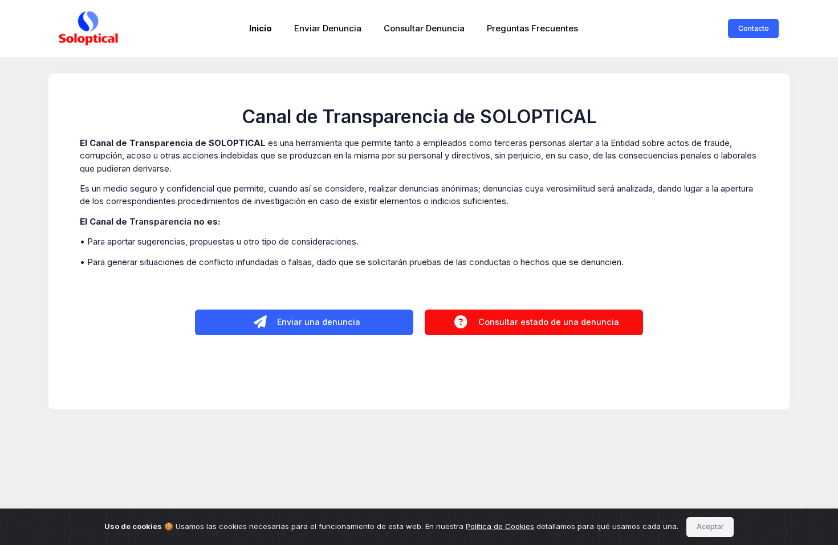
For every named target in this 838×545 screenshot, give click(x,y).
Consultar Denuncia (424, 28)
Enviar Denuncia (327, 28)
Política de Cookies (500, 526)
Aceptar (710, 526)
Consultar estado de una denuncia (547, 322)
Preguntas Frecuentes (532, 28)
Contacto (753, 28)
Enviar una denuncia (317, 322)
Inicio (260, 28)
